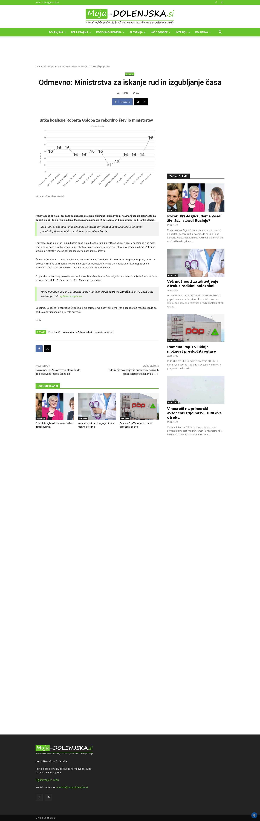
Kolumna (201, 32)
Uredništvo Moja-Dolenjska (51, 761)
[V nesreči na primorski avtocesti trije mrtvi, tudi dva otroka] (195, 390)
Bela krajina (79, 32)
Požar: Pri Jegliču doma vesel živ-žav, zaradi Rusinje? (194, 218)
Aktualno (41, 418)
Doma (39, 66)
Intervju (181, 32)
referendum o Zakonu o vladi (77, 332)
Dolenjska (56, 32)
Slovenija (136, 32)
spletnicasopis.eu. (71, 296)
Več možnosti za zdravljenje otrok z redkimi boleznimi (192, 283)
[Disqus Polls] (97, 490)
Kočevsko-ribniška (109, 32)
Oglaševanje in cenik (47, 780)
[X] (221, 2)
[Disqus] (97, 582)
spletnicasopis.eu (103, 332)
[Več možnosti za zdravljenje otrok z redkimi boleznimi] (97, 406)
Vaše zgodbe (159, 32)
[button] (220, 32)
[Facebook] (216, 2)
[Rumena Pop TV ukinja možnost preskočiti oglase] (139, 406)
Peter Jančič (54, 332)
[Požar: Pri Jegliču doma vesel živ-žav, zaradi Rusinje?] (55, 406)
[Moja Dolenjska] (130, 17)
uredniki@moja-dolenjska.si (72, 787)
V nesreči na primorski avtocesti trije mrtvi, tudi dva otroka (194, 413)
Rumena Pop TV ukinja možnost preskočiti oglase (191, 349)
